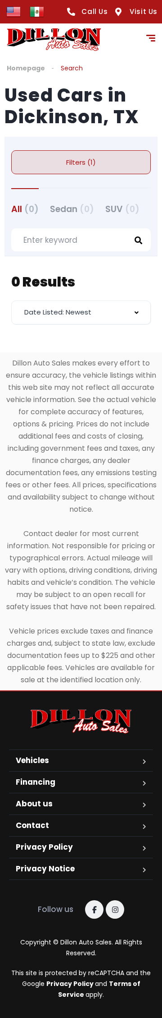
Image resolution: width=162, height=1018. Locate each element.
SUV (122, 209)
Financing (35, 782)
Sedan (72, 209)
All (25, 209)
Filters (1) (81, 162)
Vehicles (32, 760)
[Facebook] (94, 909)
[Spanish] (37, 11)
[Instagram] (115, 909)
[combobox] (81, 312)
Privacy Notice (45, 868)
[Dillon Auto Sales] (54, 39)
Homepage (26, 68)
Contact (32, 825)
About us (34, 803)
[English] (13, 11)
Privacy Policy (44, 847)
